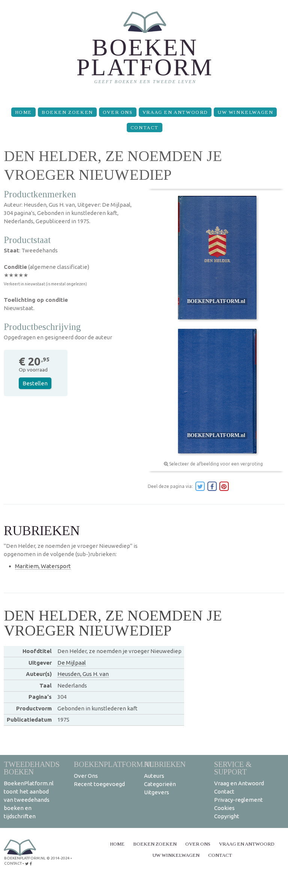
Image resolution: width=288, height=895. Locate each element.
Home (23, 112)
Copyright (226, 816)
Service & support (233, 768)
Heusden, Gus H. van (83, 674)
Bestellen (35, 383)
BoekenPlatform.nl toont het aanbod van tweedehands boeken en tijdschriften (29, 799)
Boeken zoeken (67, 112)
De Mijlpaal (71, 662)
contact (13, 863)
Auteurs (154, 776)
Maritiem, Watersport (43, 566)
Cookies (224, 808)
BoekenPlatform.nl (114, 764)
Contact (144, 127)
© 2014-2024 (58, 858)
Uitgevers (156, 792)
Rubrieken (165, 764)
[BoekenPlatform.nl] (144, 51)
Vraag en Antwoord (175, 112)
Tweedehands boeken (32, 768)
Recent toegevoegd (99, 784)
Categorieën (160, 784)
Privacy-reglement (238, 800)
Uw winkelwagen (245, 112)
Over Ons (118, 112)
